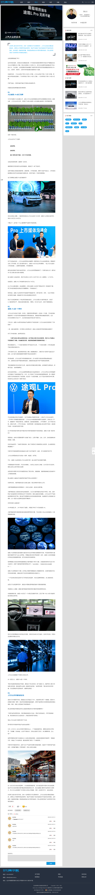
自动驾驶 (68, 119)
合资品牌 (18, 810)
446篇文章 (83, 22)
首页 (21, 2)
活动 (65, 2)
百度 (67, 131)
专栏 (50, 2)
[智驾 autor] (7, 2)
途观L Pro (26, 810)
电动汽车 (74, 123)
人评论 (16, 814)
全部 (91, 30)
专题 (58, 2)
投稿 (59, 874)
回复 (54, 821)
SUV (67, 123)
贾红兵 (85, 11)
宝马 (80, 123)
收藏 (10, 806)
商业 (36, 2)
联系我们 (37, 877)
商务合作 (84, 877)
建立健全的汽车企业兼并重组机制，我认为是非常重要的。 (84, 35)
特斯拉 (84, 119)
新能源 (76, 127)
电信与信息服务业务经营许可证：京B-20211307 (47, 892)
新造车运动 (76, 119)
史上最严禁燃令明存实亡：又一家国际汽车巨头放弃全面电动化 (84, 56)
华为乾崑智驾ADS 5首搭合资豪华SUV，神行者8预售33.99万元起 (85, 83)
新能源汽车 (69, 127)
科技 (43, 2)
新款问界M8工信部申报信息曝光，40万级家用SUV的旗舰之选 (85, 93)
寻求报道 (60, 877)
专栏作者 (74, 22)
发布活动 (84, 874)
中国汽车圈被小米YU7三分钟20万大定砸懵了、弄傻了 (84, 46)
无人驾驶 (84, 127)
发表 (51, 863)
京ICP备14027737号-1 (39, 890)
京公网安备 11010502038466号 (54, 890)
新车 (29, 2)
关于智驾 (37, 874)
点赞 (50, 821)
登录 (93, 2)
